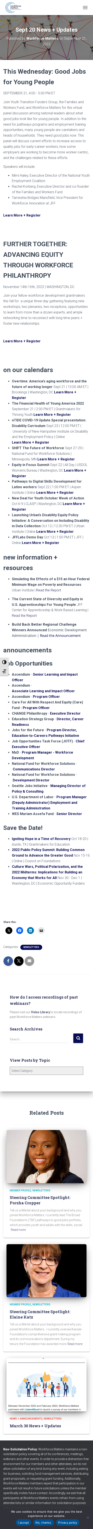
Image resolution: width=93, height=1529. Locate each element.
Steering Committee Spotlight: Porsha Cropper (40, 1200)
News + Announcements (26, 1418)
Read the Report (48, 590)
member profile (20, 1190)
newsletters (31, 947)
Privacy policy (67, 1522)
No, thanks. (43, 1522)
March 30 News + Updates (35, 1425)
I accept (23, 1522)
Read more (18, 1229)
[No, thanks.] (87, 1517)
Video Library (40, 1012)
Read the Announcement (60, 635)
